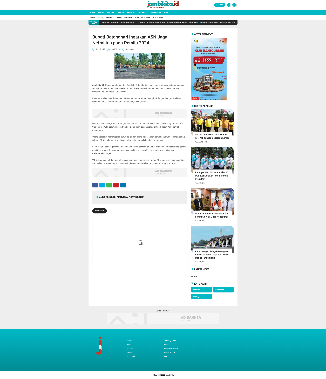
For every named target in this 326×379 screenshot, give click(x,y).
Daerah (120, 12)
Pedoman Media (171, 348)
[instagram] (96, 5)
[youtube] (99, 5)
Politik (110, 12)
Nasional (131, 356)
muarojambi (219, 290)
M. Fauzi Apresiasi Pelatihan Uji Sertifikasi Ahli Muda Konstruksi (211, 215)
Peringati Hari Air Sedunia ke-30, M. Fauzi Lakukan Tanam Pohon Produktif (211, 175)
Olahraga (142, 12)
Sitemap (219, 5)
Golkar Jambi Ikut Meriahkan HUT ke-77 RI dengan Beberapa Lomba (212, 136)
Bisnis (129, 352)
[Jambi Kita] (163, 8)
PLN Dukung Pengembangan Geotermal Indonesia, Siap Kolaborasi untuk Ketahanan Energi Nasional (155, 22)
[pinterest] (116, 185)
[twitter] (92, 5)
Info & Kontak (170, 352)
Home (92, 12)
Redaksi (167, 344)
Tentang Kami (170, 340)
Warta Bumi (158, 17)
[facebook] (89, 5)
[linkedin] (123, 185)
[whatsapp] (109, 185)
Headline (196, 290)
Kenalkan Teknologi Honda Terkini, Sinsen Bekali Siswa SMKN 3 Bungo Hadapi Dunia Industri (218, 22)
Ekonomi (131, 12)
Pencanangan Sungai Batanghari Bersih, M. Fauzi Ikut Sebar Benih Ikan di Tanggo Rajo (212, 254)
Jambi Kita (170, 375)
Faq (165, 356)
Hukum (101, 12)
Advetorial (156, 12)
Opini (166, 12)
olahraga (196, 297)
